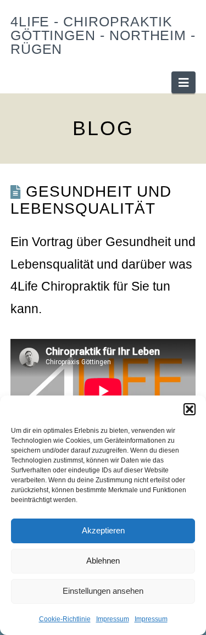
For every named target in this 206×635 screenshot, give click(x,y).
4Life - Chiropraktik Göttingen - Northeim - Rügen (103, 35)
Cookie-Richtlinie (65, 619)
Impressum (112, 619)
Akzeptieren (103, 530)
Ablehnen (103, 560)
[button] (189, 409)
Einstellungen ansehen (103, 590)
